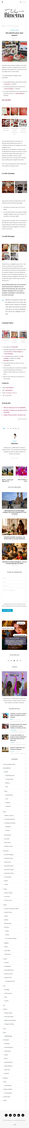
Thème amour (7, 954)
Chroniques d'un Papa (9, 819)
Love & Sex (7, 896)
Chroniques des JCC (10, 981)
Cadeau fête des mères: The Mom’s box (14, 415)
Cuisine (5, 905)
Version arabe (6, 1096)
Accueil (3, 25)
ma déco (6, 1000)
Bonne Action (7, 862)
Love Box (7, 100)
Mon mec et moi (8, 900)
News (11, 719)
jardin (5, 997)
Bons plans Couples (9, 869)
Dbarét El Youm (8, 912)
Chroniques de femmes (9, 823)
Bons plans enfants (9, 873)
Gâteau (7, 934)
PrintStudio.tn (10, 387)
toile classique (9, 88)
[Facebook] (8, 428)
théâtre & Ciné (7, 977)
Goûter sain (7, 1069)
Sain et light (7, 950)
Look (6, 798)
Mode (5, 791)
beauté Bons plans (9, 775)
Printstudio (14, 347)
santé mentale (7, 1085)
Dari (4, 986)
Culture (12, 742)
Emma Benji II (7, 835)
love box (7, 84)
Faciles (7, 931)
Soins (6, 786)
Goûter (6, 916)
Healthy (6, 920)
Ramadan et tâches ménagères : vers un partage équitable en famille (14, 562)
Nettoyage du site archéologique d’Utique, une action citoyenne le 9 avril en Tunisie (14, 512)
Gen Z (4, 1028)
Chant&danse (13, 730)
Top (15, 1124)
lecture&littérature (9, 970)
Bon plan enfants (8, 1062)
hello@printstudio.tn (11, 393)
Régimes (6, 943)
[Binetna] (14, 14)
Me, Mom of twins (8, 846)
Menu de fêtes (7, 923)
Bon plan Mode (9, 795)
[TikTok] (22, 1115)
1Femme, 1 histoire (8, 815)
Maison (6, 880)
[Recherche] (20, 2)
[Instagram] (10, 1115)
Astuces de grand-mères (9, 764)
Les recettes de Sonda (10, 938)
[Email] (13, 428)
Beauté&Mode (6, 768)
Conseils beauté (9, 779)
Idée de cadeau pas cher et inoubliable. (14, 407)
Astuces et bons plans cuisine (11, 908)
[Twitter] (10, 428)
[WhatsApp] (18, 428)
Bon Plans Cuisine (8, 858)
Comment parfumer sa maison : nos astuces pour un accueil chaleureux (14, 537)
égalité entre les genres (10, 1020)
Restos (6, 946)
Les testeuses (7, 877)
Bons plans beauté (8, 866)
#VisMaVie (8, 826)
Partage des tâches (9, 1024)
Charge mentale (8, 1013)
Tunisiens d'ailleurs (7, 1089)
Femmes (5, 1009)
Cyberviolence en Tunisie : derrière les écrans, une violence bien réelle (14, 643)
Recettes (6, 927)
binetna (14, 443)
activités (6, 962)
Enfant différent (8, 1066)
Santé (4, 1081)
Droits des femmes (14, 638)
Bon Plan (7, 830)
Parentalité (6, 1040)
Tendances (8, 806)
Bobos (6, 1058)
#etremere (7, 1043)
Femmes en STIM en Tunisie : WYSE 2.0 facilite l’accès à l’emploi (18, 715)
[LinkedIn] (16, 428)
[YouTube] (14, 1115)
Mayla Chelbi (7, 842)
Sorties (6, 884)
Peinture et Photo (8, 974)
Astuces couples (14, 30)
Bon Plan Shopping (8, 854)
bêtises (6, 1055)
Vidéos (5, 1100)
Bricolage (6, 989)
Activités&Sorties (8, 1047)
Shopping (7, 802)
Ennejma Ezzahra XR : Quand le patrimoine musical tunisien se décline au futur (18, 726)
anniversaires (7, 1051)
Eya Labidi (6, 838)
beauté (6, 771)
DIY (4, 1005)
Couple (5, 889)
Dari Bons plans (8, 993)
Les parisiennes (8, 1093)
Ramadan (5, 1078)
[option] (14, 635)
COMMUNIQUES (8, 1036)
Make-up (7, 783)
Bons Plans (6, 851)
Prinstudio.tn (9, 390)
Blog (4, 811)
